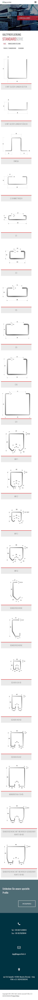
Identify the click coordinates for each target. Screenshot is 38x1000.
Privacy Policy (15, 996)
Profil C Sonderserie (10, 48)
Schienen (21, 48)
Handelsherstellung (14, 44)
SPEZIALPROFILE (26, 904)
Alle (5, 44)
